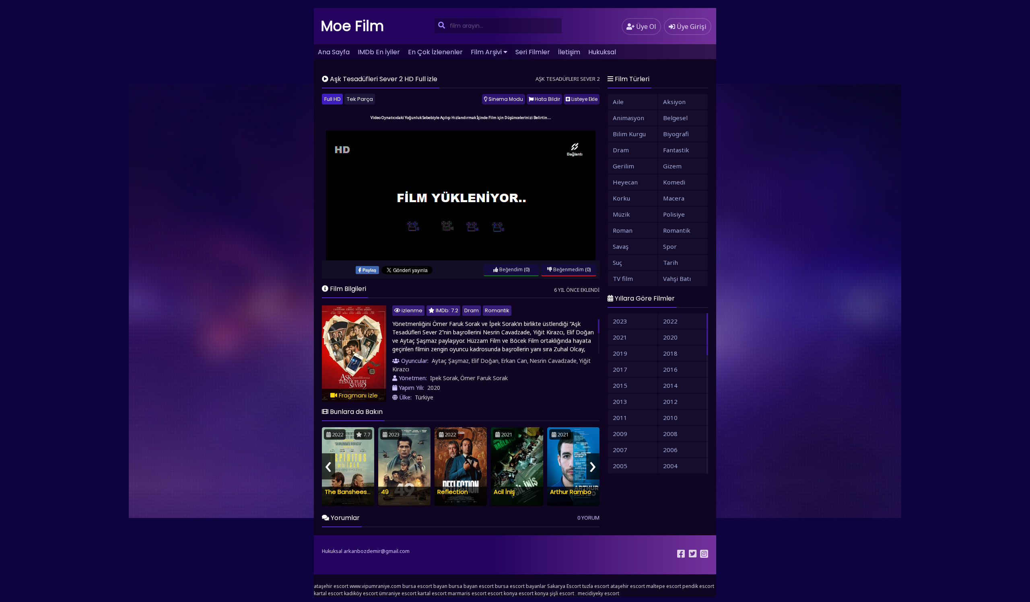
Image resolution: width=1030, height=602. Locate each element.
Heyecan (625, 182)
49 (385, 491)
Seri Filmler (532, 52)
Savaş (620, 246)
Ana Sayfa (334, 52)
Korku (621, 198)
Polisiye (674, 214)
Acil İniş (504, 491)
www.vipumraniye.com (375, 586)
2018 (670, 353)
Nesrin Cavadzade (553, 360)
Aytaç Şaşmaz (450, 360)
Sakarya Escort (564, 586)
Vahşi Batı (677, 278)
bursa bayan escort (471, 586)
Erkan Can (514, 360)
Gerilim (623, 166)
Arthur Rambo (570, 491)
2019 (620, 353)
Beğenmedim (568, 269)
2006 (670, 450)
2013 (620, 401)
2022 (670, 321)
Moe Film (352, 26)
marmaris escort (467, 593)
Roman (622, 230)
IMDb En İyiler (379, 52)
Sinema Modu (505, 99)
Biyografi (676, 134)
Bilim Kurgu (629, 134)
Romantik (497, 310)
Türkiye (424, 397)
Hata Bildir (547, 99)
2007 (620, 450)
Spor (670, 246)
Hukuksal (602, 52)
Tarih (670, 262)
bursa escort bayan (424, 586)
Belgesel (675, 118)
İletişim (569, 52)
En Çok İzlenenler (435, 52)
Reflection (452, 491)
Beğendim (510, 269)
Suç (617, 262)
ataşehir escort (331, 586)
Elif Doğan (485, 360)
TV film (623, 278)
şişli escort (562, 593)
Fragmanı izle (357, 395)
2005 (620, 466)
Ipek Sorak (444, 378)
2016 (670, 369)
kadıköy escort (361, 593)
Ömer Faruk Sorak (484, 378)
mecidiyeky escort (598, 593)
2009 (620, 434)
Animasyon (628, 118)
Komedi (674, 182)
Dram (471, 310)
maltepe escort (663, 586)
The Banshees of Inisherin (362, 491)
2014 (670, 385)
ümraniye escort (397, 593)
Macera (673, 198)
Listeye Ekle (583, 99)
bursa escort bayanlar (520, 586)
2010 (670, 418)
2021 (620, 337)
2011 (620, 418)
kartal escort (328, 593)
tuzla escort (595, 586)
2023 (620, 321)
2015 (620, 385)
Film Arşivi (486, 52)
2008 (670, 434)
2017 (620, 369)
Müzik (621, 214)
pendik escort (698, 586)
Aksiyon (674, 102)
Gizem (672, 166)
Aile (618, 102)
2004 (670, 466)
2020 (433, 387)
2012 (670, 401)
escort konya (502, 593)
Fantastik (676, 150)
